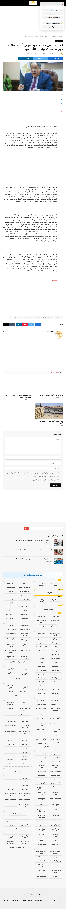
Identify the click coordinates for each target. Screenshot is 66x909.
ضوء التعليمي (55, 616)
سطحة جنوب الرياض (24, 640)
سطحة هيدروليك (11, 629)
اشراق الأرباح (41, 693)
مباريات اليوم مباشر (24, 587)
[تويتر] (61, 103)
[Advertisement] (33, 21)
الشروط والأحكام (27, 900)
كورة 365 (24, 669)
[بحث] (5, 3)
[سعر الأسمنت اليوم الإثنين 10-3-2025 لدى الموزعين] (49, 411)
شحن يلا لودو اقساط (41, 766)
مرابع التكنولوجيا (41, 639)
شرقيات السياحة (41, 689)
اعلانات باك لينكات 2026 (17, 814)
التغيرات (37, 317)
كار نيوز (41, 654)
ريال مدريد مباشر (24, 591)
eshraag (51, 53)
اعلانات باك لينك (41, 876)
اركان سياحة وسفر (48, 626)
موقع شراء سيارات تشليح (10, 651)
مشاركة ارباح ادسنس (41, 584)
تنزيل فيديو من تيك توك (24, 837)
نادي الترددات (55, 670)
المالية (31, 317)
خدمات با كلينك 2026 (41, 865)
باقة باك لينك (55, 600)
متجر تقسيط (41, 775)
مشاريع (55, 876)
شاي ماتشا (55, 844)
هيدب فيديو (41, 674)
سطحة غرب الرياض (10, 633)
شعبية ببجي (55, 821)
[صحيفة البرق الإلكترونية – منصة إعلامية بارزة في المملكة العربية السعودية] (58, 561)
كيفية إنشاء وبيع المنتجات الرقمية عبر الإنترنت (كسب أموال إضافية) (18, 396)
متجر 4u (55, 787)
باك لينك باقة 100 (55, 861)
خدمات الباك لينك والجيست (55, 852)
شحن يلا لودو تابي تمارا (41, 793)
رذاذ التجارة (41, 678)
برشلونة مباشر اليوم (11, 686)
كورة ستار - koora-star (10, 703)
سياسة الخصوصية (16, 900)
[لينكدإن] (61, 107)
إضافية (56, 317)
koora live (10, 714)
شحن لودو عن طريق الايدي (41, 816)
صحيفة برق (41, 616)
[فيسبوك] (61, 99)
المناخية (26, 317)
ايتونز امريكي (41, 761)
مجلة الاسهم (55, 647)
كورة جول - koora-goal (24, 709)
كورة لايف (24, 744)
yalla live (17, 695)
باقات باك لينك (41, 704)
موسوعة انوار (55, 693)
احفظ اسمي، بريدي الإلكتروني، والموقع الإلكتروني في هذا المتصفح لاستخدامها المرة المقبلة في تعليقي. (32, 473)
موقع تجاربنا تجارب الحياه (55, 871)
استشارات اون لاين (41, 670)
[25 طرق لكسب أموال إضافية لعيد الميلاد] (49, 385)
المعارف (55, 674)
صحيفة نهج (55, 654)
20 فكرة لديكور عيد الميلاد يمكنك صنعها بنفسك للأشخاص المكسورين (33, 549)
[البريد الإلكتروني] (61, 115)
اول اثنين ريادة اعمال (55, 584)
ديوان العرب (41, 870)
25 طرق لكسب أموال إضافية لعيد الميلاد (51, 395)
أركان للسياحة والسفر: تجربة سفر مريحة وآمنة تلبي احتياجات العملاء (33, 540)
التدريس (41, 714)
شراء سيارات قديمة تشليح (17, 662)
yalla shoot (10, 583)
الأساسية (50, 317)
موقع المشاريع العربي (55, 730)
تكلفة (15, 317)
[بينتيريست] (61, 111)
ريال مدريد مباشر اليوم (24, 686)
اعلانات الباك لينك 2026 (55, 724)
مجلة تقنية (41, 735)
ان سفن (55, 639)
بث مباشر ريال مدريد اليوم (11, 673)
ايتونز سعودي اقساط (55, 766)
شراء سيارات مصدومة (10, 657)
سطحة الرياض (24, 625)
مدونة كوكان (41, 650)
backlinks (55, 714)
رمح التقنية (55, 678)
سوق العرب (55, 857)
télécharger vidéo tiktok (17, 847)
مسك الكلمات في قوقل (55, 634)
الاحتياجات (43, 317)
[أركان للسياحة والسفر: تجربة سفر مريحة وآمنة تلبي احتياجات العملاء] (58, 542)
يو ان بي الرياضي (55, 739)
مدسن (41, 662)
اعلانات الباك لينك (41, 708)
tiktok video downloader (11, 842)
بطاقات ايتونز (41, 821)
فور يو (41, 804)
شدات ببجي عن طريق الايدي (41, 787)
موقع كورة (18, 771)
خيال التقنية (55, 643)
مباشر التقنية (41, 685)
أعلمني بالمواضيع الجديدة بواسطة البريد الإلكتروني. (45, 480)
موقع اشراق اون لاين (41, 621)
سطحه (11, 625)
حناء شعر (41, 834)
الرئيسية (61, 36)
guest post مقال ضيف (41, 852)
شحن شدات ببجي (55, 809)
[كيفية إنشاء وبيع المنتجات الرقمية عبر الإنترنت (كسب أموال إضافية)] (17, 385)
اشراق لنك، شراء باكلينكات (55, 709)
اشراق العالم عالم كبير (55, 719)
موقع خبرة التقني (55, 658)
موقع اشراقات (55, 620)
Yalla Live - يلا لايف (10, 721)
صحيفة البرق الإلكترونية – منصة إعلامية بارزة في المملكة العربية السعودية (32, 559)
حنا (55, 840)
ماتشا (41, 840)
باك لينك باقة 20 (41, 857)
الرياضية (55, 880)
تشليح (24, 644)
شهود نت (41, 682)
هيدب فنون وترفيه (41, 743)
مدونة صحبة (55, 689)
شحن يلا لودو (55, 815)
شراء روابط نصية (55, 704)
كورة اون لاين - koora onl (24, 726)
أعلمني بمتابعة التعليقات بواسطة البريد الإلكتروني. (46, 476)
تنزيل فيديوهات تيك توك (24, 842)
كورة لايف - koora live (24, 794)
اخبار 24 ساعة (55, 743)
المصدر (54, 280)
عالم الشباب (48, 592)
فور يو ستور (41, 783)
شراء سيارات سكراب (10, 645)
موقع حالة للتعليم (41, 739)
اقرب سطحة (10, 639)
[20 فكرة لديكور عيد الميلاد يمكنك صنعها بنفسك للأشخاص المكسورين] (58, 552)
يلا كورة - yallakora (10, 725)
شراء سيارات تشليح (24, 650)
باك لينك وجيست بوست (41, 724)
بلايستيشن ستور (55, 825)
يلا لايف (18, 678)
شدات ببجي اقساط (55, 754)
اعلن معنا (46, 900)
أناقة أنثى (41, 658)
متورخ (55, 662)
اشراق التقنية (41, 633)
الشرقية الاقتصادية (41, 647)
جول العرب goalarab (25, 673)
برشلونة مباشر (11, 587)
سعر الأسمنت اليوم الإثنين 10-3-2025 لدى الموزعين (51, 422)
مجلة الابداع (41, 666)
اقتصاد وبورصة (59, 41)
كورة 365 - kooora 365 (24, 732)
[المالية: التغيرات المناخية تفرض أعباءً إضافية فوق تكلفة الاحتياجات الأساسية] (33, 76)
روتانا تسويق (55, 666)
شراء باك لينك (55, 700)
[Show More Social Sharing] (16, 58)
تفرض (20, 317)
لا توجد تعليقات (36, 53)
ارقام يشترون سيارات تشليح (25, 657)
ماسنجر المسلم (48, 609)
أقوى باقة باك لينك (55, 865)
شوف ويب (41, 643)
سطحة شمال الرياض (24, 634)
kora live (10, 740)
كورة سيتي (11, 669)
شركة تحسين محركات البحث (41, 601)
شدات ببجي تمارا (41, 754)
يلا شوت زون (24, 825)
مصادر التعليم (41, 729)
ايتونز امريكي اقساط (41, 799)
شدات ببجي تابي (41, 758)
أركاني (55, 685)
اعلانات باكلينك (41, 880)
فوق (10, 317)
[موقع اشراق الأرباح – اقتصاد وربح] (33, 3)
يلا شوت (24, 583)
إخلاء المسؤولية (38, 900)
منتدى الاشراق (41, 718)
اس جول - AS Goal (10, 731)
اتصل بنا (6, 900)
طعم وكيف (55, 682)
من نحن (53, 900)
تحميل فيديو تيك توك (11, 837)
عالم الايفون (55, 650)
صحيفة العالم (48, 747)
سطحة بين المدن (25, 629)
